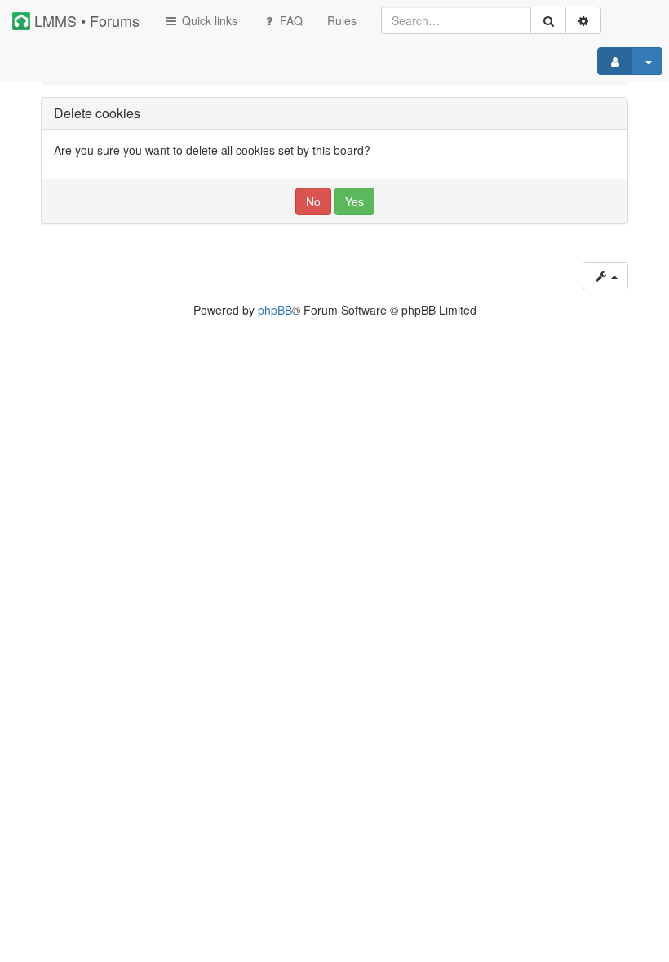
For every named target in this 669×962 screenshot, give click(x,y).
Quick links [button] (208, 20)
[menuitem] (342, 20)
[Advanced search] (583, 20)
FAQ (290, 20)
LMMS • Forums (85, 20)
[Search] (548, 20)
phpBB (275, 310)
